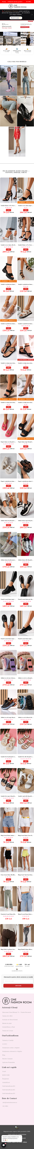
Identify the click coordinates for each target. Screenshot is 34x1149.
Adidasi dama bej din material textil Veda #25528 (9, 560)
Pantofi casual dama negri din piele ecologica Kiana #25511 (9, 638)
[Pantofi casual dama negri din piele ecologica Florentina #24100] (8, 584)
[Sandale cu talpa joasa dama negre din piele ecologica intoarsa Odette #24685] (8, 347)
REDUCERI (6, 1075)
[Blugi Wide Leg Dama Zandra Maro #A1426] (8, 935)
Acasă (4, 1071)
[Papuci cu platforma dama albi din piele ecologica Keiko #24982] (8, 465)
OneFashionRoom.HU (8, 1093)
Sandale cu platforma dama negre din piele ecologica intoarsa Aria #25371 (9, 284)
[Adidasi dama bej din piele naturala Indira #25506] (8, 505)
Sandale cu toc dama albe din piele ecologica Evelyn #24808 (9, 245)
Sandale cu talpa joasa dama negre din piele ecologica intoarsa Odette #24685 (9, 363)
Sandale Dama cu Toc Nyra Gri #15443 (9, 205)
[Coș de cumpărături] (31, 6)
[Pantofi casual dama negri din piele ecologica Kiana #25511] (8, 623)
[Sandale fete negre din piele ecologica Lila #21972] (8, 780)
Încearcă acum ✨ (16, 18)
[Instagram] (7, 1112)
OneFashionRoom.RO (8, 1086)
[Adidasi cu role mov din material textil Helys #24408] (8, 662)
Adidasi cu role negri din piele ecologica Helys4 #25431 (9, 717)
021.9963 (5, 1106)
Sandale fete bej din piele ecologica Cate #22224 (9, 756)
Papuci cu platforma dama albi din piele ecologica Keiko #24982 (9, 481)
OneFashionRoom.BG (8, 1089)
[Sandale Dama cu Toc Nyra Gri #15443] (8, 190)
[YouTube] (12, 1112)
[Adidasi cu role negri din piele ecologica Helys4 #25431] (8, 702)
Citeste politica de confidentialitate (17, 1134)
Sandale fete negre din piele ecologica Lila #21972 (9, 796)
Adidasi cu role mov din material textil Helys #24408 (9, 678)
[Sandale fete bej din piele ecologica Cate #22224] (8, 741)
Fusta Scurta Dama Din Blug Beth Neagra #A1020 (9, 874)
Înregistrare (5, 1078)
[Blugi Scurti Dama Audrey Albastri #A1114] (8, 820)
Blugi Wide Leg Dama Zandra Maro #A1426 (9, 949)
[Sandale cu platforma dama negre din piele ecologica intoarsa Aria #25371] (8, 269)
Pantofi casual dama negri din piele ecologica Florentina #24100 (9, 599)
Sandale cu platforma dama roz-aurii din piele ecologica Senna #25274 (9, 323)
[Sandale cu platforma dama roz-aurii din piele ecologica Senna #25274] (8, 308)
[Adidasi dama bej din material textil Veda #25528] (8, 544)
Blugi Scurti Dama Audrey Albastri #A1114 (9, 835)
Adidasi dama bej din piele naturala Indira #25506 (9, 520)
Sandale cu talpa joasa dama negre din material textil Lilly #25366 (9, 402)
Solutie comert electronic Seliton (17, 1142)
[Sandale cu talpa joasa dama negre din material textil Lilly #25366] (8, 387)
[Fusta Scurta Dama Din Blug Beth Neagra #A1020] (8, 859)
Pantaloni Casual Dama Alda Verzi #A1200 (9, 914)
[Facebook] (3, 1112)
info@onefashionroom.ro (10, 1102)
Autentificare (6, 1082)
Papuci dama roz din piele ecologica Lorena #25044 (9, 441)
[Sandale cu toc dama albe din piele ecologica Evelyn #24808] (8, 229)
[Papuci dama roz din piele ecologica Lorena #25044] (8, 426)
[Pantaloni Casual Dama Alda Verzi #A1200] (8, 899)
